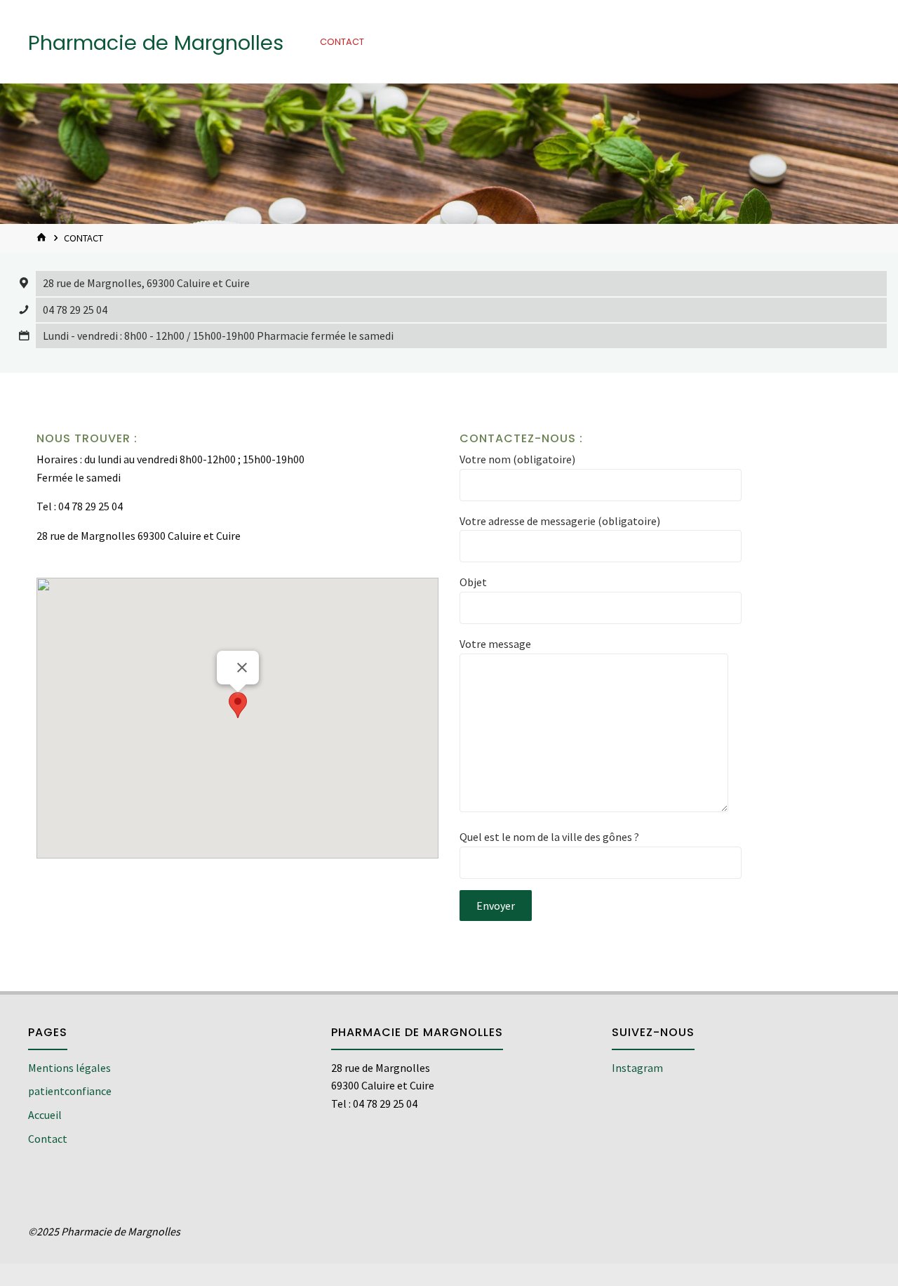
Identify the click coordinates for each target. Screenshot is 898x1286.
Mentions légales (69, 1068)
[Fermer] (242, 667)
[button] (238, 705)
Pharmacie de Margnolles (155, 43)
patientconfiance (70, 1091)
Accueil (45, 1115)
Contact (47, 1139)
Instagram (637, 1068)
